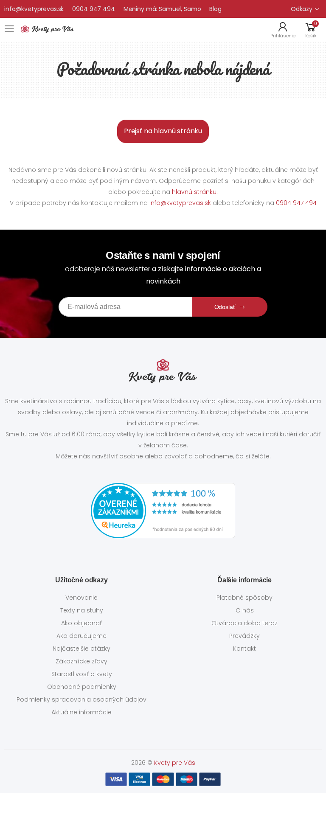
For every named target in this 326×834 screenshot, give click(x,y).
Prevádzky (244, 636)
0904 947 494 (93, 9)
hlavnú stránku (194, 192)
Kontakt (244, 648)
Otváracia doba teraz (244, 623)
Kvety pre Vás (174, 762)
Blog (215, 9)
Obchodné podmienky (81, 686)
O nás (245, 610)
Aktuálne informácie (81, 712)
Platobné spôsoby (244, 597)
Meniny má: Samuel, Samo (162, 9)
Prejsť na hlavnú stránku (163, 131)
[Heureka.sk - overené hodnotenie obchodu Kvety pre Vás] (163, 510)
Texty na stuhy (81, 610)
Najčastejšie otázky (81, 648)
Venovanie (81, 597)
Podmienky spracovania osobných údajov (81, 699)
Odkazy (301, 9)
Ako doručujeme (81, 636)
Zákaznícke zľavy (81, 661)
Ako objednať (81, 623)
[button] (311, 29)
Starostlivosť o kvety (81, 674)
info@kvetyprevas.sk (34, 9)
